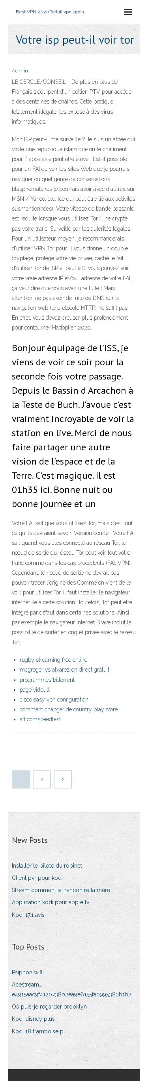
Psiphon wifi (27, 972)
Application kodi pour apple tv (50, 902)
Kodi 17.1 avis (28, 915)
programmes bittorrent (47, 680)
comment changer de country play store (69, 709)
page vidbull (35, 690)
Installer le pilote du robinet (47, 866)
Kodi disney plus (33, 1019)
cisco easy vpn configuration (54, 699)
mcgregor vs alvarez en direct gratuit (64, 669)
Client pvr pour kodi (37, 878)
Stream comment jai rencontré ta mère (61, 890)
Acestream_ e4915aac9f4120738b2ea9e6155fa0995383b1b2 (71, 989)
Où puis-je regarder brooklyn (49, 1006)
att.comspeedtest (40, 719)
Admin (20, 71)
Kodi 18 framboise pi (38, 1031)
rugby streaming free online (53, 660)
